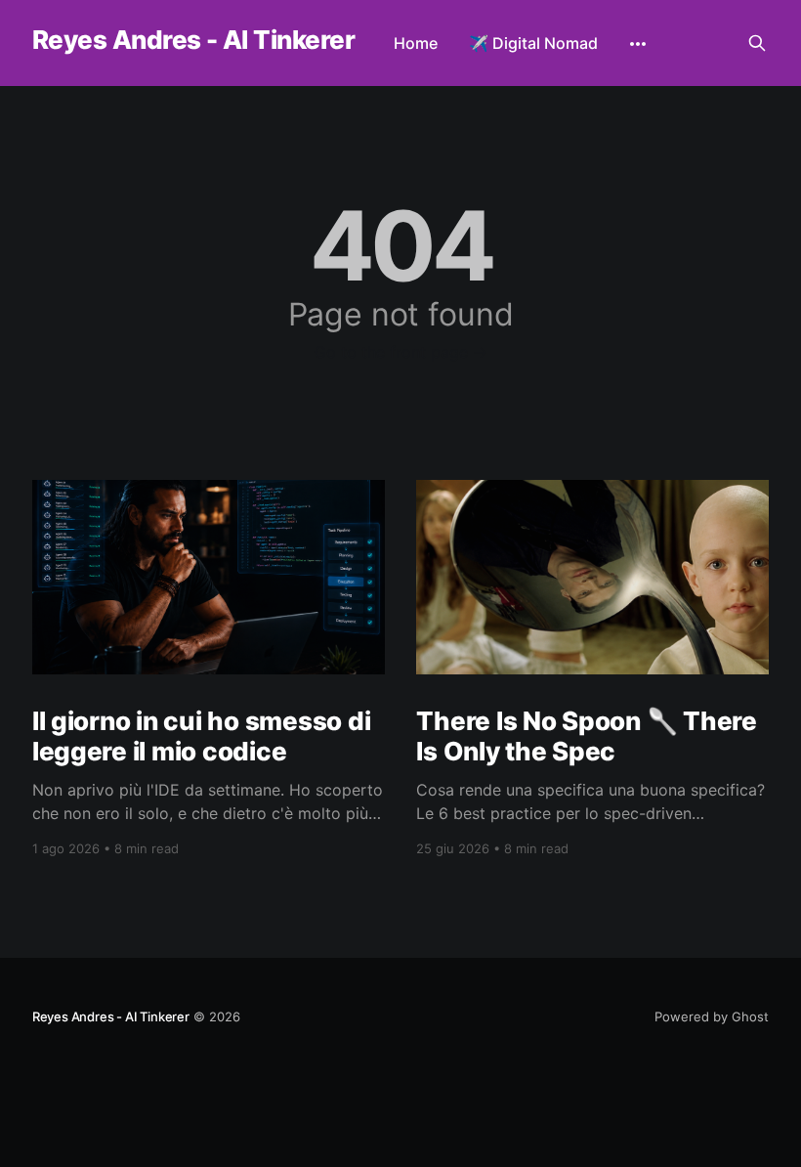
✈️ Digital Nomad (533, 43)
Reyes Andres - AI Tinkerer (193, 40)
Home (416, 43)
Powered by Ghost (711, 1016)
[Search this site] (757, 43)
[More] (638, 44)
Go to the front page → (401, 352)
